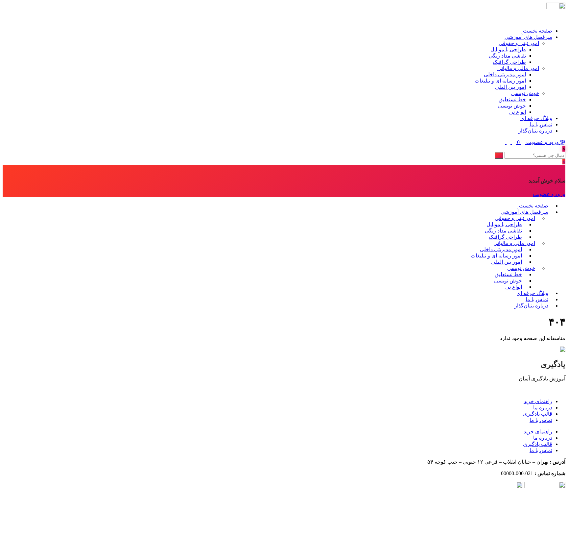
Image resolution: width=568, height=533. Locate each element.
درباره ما (542, 407)
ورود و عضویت (542, 142)
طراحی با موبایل (508, 49)
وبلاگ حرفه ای (536, 118)
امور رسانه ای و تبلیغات (500, 81)
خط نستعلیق (512, 99)
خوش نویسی (525, 93)
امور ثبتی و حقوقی (519, 43)
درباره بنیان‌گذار (535, 130)
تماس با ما (541, 124)
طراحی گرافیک (509, 62)
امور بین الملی (510, 87)
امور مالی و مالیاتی (518, 68)
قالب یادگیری (537, 414)
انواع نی (517, 112)
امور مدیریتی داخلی (505, 74)
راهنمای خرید (538, 401)
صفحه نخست (537, 31)
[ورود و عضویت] (522, 142)
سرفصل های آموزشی (528, 37)
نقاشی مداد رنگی (507, 56)
